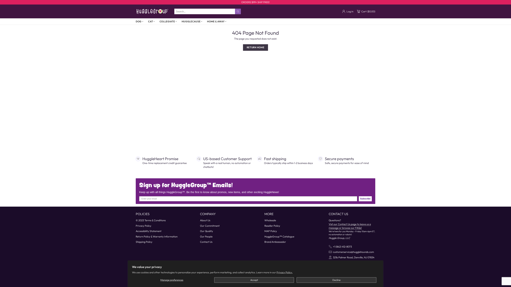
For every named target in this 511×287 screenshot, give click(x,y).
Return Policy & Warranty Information (157, 236)
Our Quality (206, 231)
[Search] (238, 11)
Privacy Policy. (285, 272)
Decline (336, 280)
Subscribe (365, 199)
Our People (206, 236)
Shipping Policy (144, 241)
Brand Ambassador (275, 241)
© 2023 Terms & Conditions (151, 220)
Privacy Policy (143, 225)
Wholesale (270, 220)
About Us (205, 220)
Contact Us (206, 241)
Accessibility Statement (148, 231)
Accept (254, 280)
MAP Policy (270, 231)
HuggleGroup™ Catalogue (279, 236)
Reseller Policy (272, 225)
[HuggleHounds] (152, 11)
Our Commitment (210, 225)
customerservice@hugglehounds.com (353, 252)
